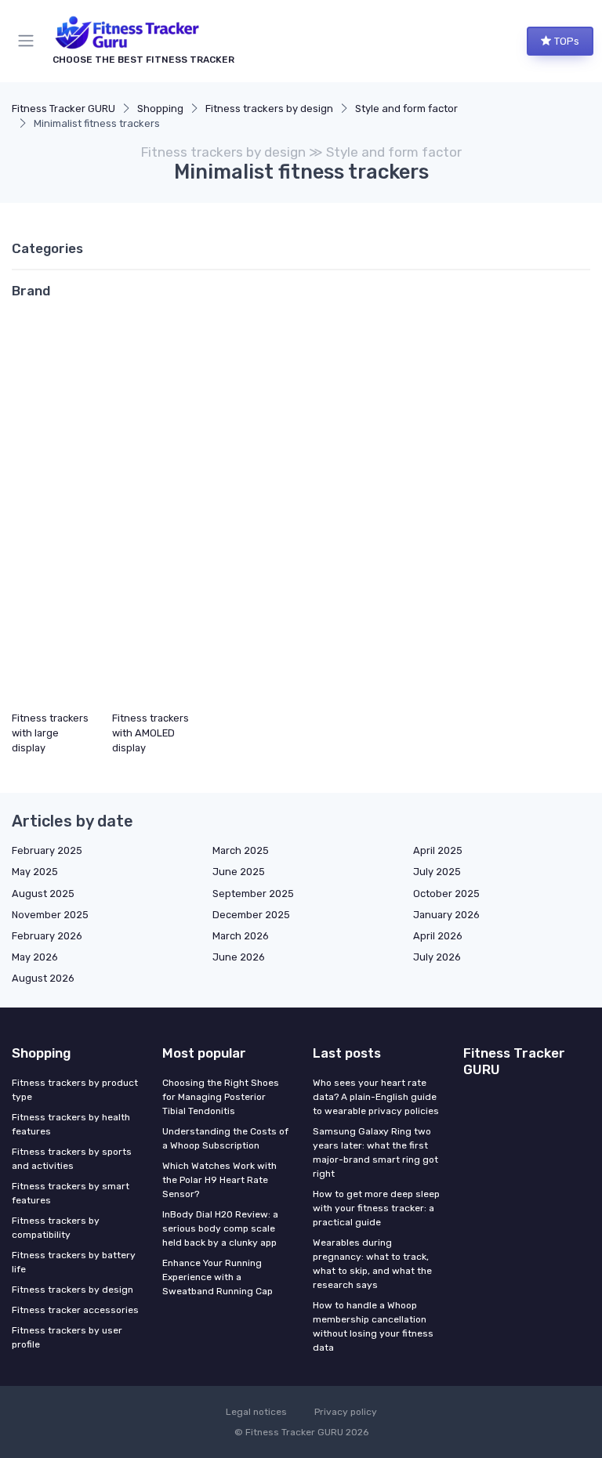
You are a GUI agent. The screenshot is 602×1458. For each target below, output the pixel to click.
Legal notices (256, 1411)
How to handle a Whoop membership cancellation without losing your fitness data (373, 1326)
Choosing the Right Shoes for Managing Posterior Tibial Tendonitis (220, 1096)
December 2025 (251, 915)
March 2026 (240, 936)
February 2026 (47, 936)
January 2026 (446, 915)
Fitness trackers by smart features (70, 1193)
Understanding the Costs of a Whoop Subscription (225, 1138)
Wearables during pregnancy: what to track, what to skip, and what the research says (372, 1263)
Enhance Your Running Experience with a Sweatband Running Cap (217, 1277)
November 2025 (50, 915)
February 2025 (47, 850)
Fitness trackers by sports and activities (72, 1158)
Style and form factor (406, 108)
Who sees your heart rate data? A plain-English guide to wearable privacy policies (376, 1096)
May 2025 (35, 871)
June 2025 (238, 871)
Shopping (160, 108)
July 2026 (437, 957)
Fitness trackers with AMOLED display (150, 733)
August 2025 (43, 893)
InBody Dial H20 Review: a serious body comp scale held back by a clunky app (220, 1228)
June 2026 (238, 957)
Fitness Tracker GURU (63, 108)
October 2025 (446, 893)
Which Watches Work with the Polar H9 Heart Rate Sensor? (219, 1179)
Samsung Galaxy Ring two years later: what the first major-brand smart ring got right (375, 1152)
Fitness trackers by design (269, 108)
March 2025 (240, 850)
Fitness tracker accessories (75, 1309)
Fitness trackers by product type (75, 1089)
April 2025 (437, 850)
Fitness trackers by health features (71, 1124)
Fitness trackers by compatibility (56, 1227)
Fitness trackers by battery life (74, 1262)
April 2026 (437, 936)
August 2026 (43, 978)
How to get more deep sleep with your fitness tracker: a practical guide (376, 1208)
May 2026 (35, 957)
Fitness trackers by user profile (67, 1337)
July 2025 (437, 871)
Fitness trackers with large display (50, 733)
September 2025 (253, 893)
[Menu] (29, 40)
